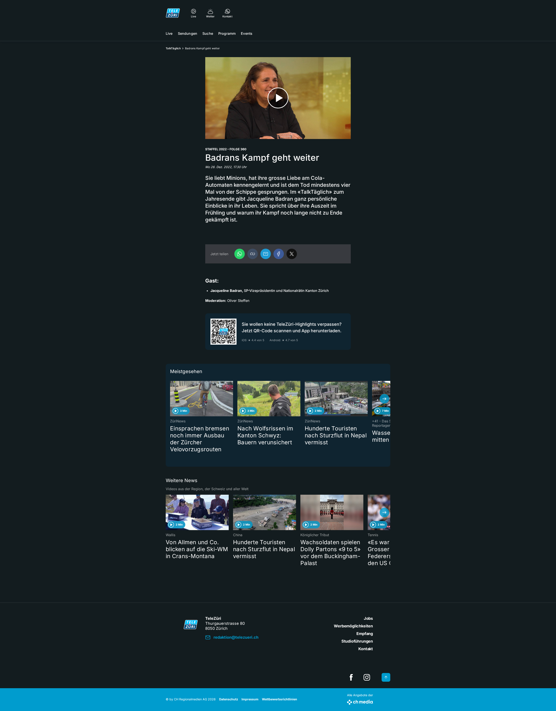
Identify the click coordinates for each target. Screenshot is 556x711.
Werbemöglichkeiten (353, 626)
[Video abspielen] (278, 98)
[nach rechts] (384, 398)
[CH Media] (360, 701)
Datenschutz (228, 699)
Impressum (250, 699)
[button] (252, 254)
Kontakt (365, 649)
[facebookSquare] (351, 677)
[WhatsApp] (239, 254)
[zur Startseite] (173, 13)
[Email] (265, 254)
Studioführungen (357, 641)
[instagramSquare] (366, 677)
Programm (227, 33)
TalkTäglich (173, 48)
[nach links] (171, 398)
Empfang (364, 633)
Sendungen (187, 33)
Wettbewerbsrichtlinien (279, 699)
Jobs (368, 618)
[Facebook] (278, 254)
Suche (207, 33)
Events (246, 33)
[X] (291, 254)
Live (169, 33)
